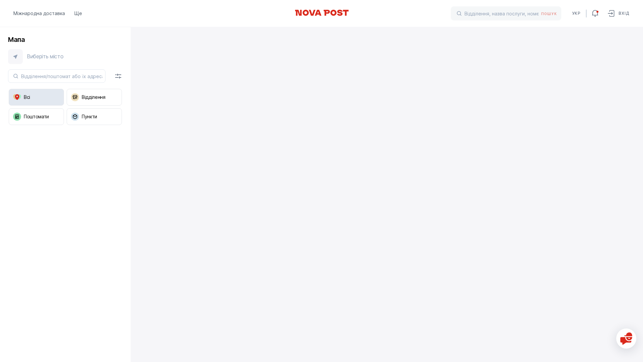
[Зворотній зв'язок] (626, 338)
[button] (65, 56)
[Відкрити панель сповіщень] (595, 13)
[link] (321, 13)
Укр (576, 13)
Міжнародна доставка (39, 13)
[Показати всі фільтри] (118, 76)
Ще (78, 13)
